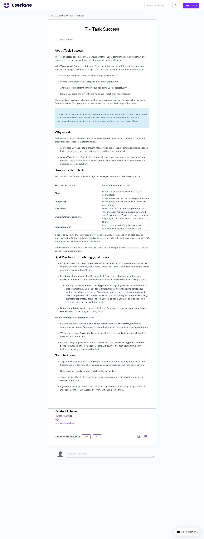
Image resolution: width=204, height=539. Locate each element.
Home (50, 16)
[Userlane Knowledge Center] (18, 5)
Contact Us (191, 5)
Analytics (61, 16)
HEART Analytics (76, 16)
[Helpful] (86, 436)
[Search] (175, 5)
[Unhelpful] (97, 436)
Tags (57, 419)
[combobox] (158, 5)
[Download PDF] (138, 436)
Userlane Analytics (64, 423)
